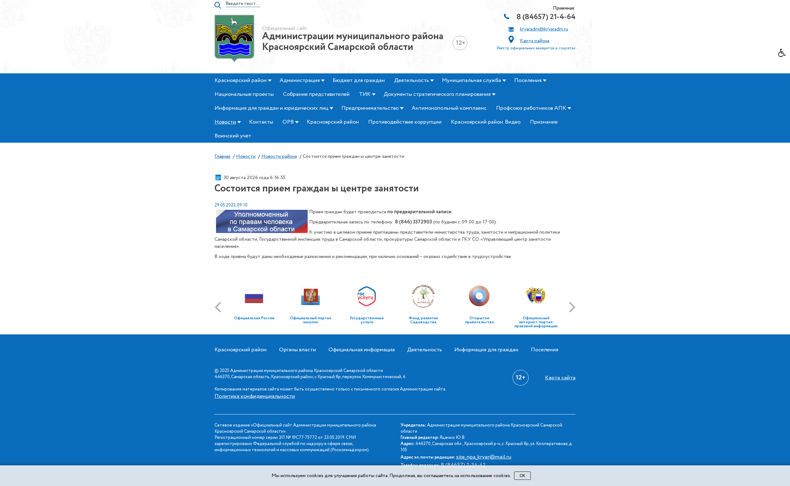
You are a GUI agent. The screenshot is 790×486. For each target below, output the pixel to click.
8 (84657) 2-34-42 (463, 465)
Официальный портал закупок (310, 320)
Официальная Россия (254, 318)
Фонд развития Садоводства (423, 320)
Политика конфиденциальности (254, 396)
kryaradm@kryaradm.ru (544, 29)
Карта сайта (560, 378)
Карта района (534, 40)
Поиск (217, 5)
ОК (522, 475)
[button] (784, 54)
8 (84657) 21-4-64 (546, 17)
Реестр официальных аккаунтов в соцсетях (536, 48)
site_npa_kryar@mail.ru (483, 457)
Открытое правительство (479, 320)
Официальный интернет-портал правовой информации (535, 322)
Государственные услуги (367, 320)
